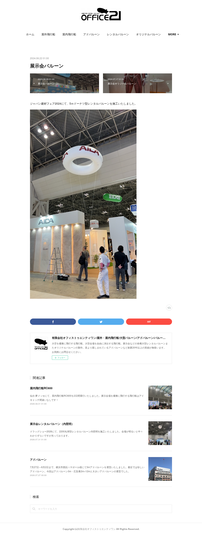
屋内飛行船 (69, 34)
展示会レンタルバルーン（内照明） (52, 424)
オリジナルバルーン (148, 34)
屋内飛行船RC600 (41, 388)
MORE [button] (172, 34)
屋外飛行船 (48, 34)
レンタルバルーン (118, 34)
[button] (30, 34)
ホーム (30, 34)
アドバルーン (91, 34)
